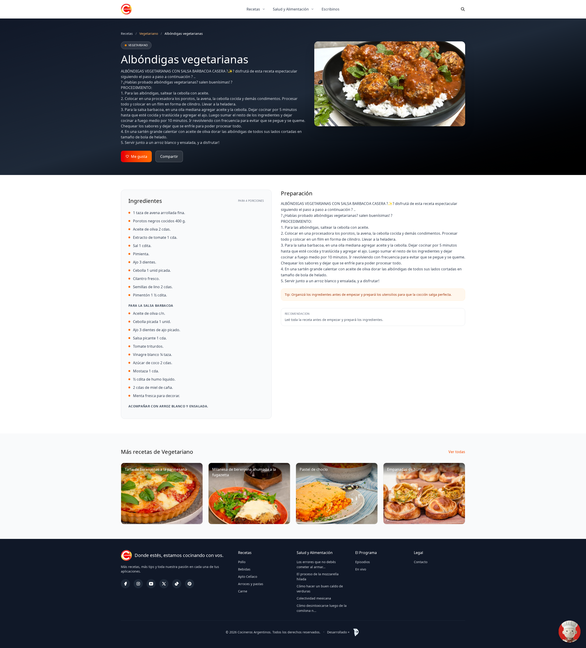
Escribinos (330, 9)
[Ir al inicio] (126, 9)
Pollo (241, 562)
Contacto (420, 562)
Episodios (362, 562)
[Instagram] (138, 583)
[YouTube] (151, 583)
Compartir (169, 156)
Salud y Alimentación (291, 9)
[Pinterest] (189, 583)
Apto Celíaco (247, 576)
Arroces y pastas (250, 584)
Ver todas (456, 451)
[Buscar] (463, 9)
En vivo (360, 569)
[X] (163, 583)
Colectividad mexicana (314, 598)
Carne (242, 591)
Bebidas (244, 569)
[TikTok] (176, 583)
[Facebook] (125, 583)
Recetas (253, 9)
